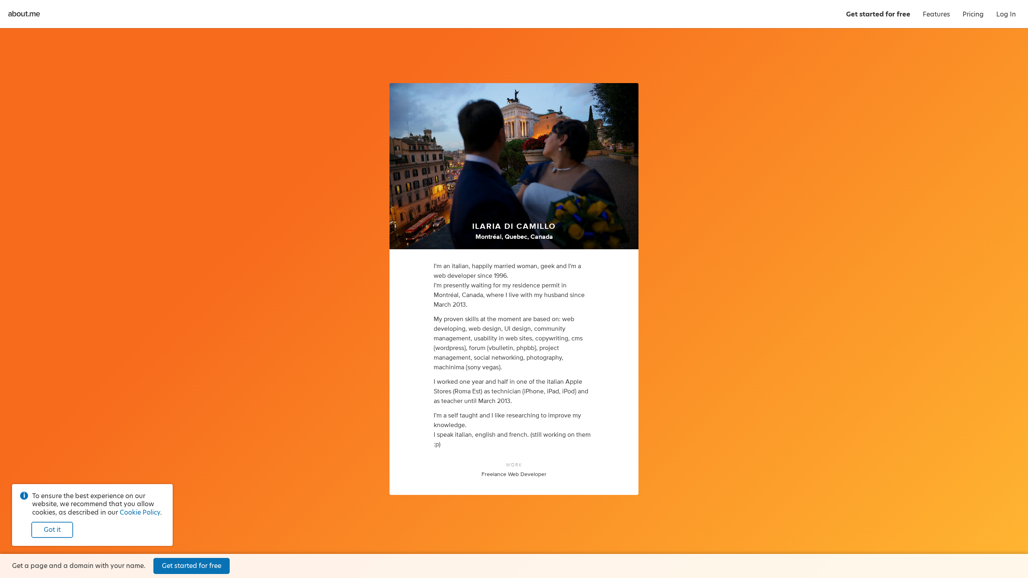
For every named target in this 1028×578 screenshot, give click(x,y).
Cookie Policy (140, 512)
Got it (52, 529)
